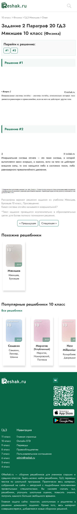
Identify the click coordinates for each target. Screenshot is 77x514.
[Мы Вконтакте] (55, 380)
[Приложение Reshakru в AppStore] (63, 415)
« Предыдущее (27, 223)
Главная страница (26, 436)
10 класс (6, 441)
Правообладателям (27, 449)
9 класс (5, 445)
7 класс (5, 454)
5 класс (5, 462)
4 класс (5, 466)
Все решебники (11, 310)
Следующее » (49, 223)
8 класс (5, 449)
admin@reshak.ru (26, 457)
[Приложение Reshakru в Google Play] (63, 423)
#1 (6, 50)
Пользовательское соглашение (34, 454)
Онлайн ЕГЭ (24, 441)
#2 (14, 50)
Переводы (22, 445)
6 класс (5, 458)
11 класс (6, 436)
